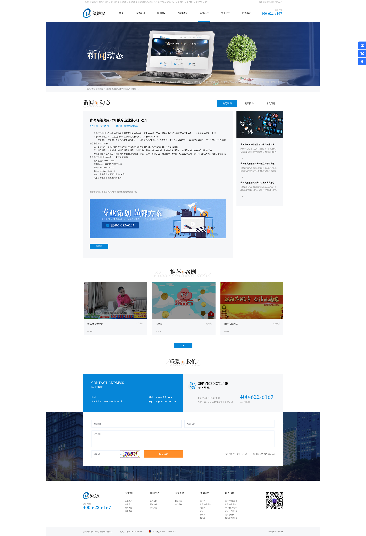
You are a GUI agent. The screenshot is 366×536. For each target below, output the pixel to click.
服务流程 (128, 511)
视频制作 (207, 82)
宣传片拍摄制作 (231, 501)
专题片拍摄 (254, 82)
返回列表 (99, 246)
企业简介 (128, 501)
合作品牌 (178, 504)
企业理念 (128, 504)
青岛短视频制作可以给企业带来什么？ (126, 89)
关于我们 (225, 13)
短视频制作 (197, 82)
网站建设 (271, 532)
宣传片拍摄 (167, 82)
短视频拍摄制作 (231, 518)
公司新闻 (107, 89)
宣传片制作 (177, 82)
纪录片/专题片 (205, 504)
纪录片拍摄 (244, 82)
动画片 (202, 508)
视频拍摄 (215, 82)
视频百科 (249, 103)
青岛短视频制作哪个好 (127, 192)
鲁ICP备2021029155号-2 (136, 532)
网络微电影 (229, 515)
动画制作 (224, 82)
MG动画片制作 (231, 508)
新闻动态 (204, 13)
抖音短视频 (233, 82)
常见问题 (271, 103)
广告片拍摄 (264, 82)
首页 (121, 13)
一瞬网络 (279, 532)
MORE (183, 346)
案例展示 (161, 13)
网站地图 (270, 2)
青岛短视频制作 (109, 192)
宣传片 (202, 501)
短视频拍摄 (187, 82)
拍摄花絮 (183, 13)
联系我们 (278, 2)
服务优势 (128, 508)
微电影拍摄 (275, 82)
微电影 (202, 515)
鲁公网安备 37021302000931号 (164, 532)
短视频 (202, 518)
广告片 (202, 511)
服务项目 (262, 2)
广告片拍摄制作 (231, 511)
